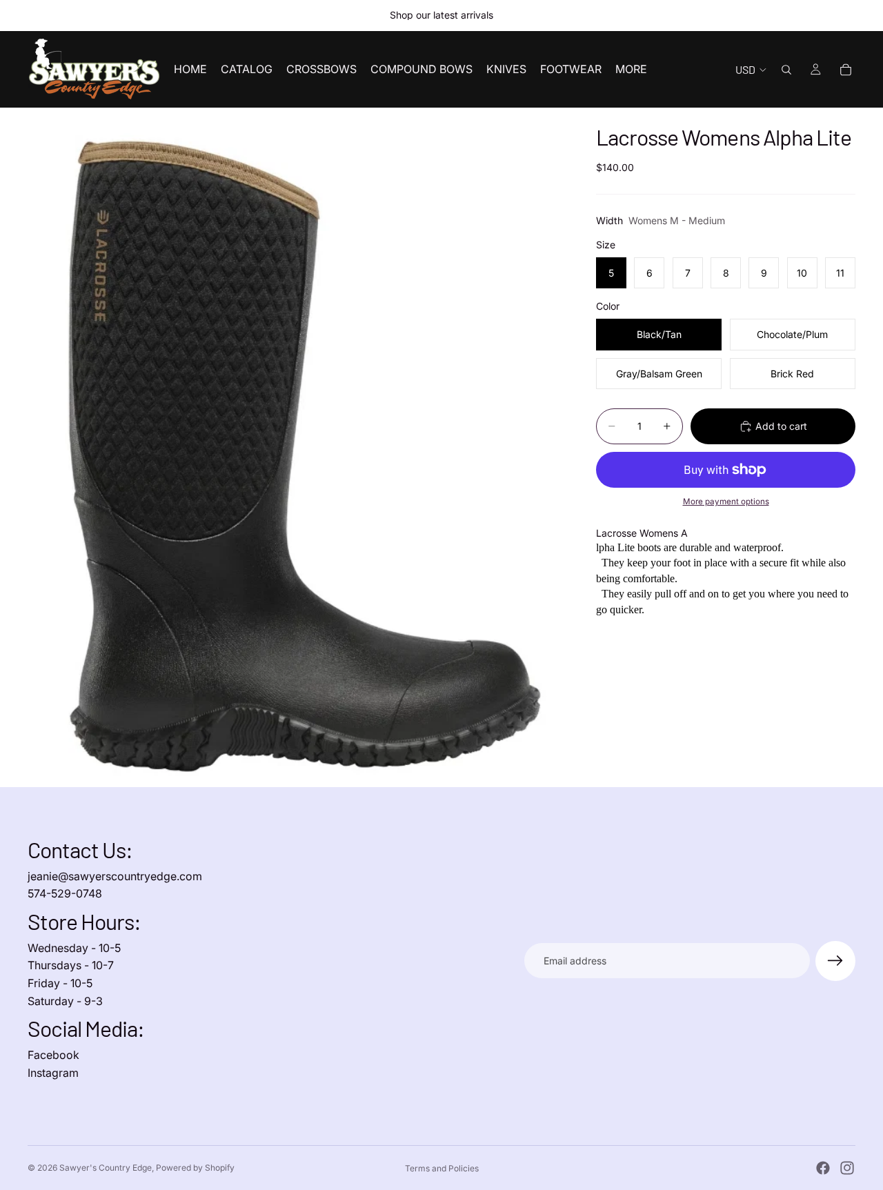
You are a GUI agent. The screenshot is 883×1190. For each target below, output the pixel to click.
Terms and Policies (442, 1168)
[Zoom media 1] (295, 447)
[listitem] (631, 69)
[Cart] (846, 69)
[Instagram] (847, 1168)
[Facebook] (823, 1168)
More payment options (726, 501)
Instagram (53, 1073)
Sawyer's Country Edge (105, 1167)
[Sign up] (835, 961)
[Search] (786, 69)
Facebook (53, 1055)
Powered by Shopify (195, 1167)
